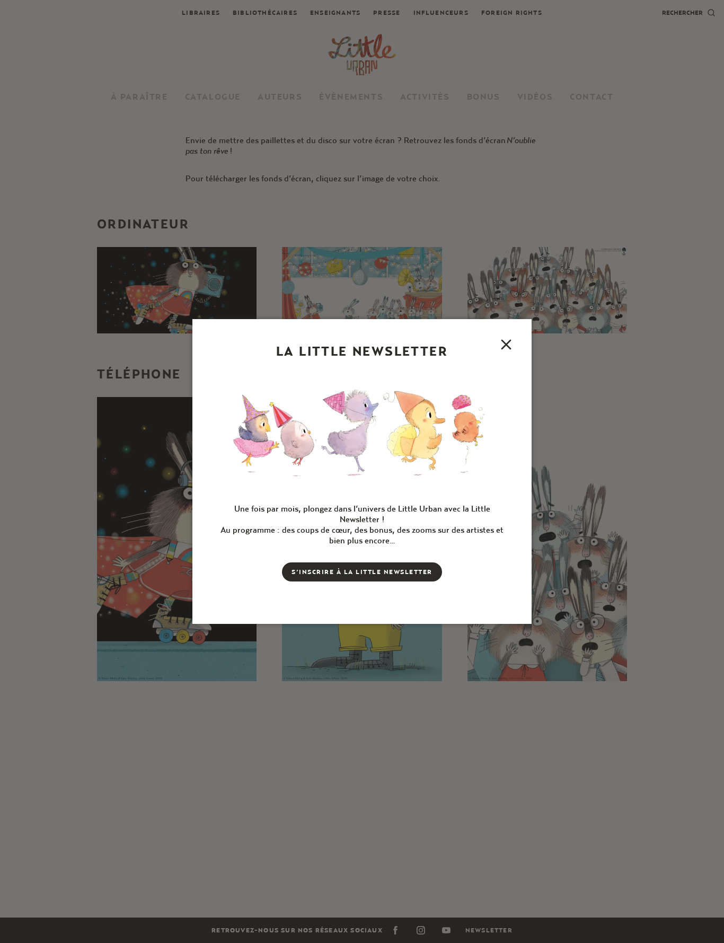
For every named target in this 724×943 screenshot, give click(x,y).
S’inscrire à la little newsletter (362, 571)
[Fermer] (506, 344)
